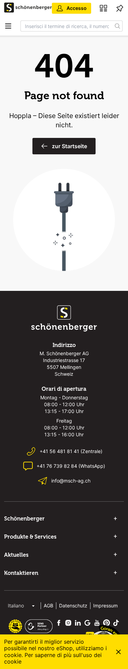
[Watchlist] (120, 8)
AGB (48, 605)
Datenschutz (73, 605)
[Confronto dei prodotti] (103, 8)
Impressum (105, 605)
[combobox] (66, 26)
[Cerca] (118, 26)
